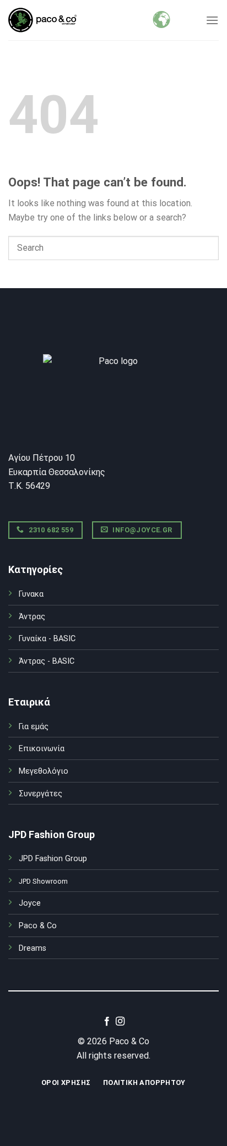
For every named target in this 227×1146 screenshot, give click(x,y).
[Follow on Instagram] (120, 1022)
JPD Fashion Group (53, 858)
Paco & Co (38, 925)
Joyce (30, 903)
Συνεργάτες (40, 793)
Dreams (32, 948)
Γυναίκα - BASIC (47, 638)
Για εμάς (33, 726)
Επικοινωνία (41, 748)
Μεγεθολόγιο (43, 771)
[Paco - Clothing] (42, 20)
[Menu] (212, 20)
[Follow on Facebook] (106, 1022)
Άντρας (32, 616)
